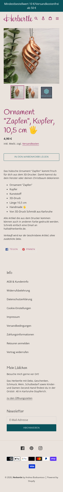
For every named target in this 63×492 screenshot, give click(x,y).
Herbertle (17, 477)
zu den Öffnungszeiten (19, 398)
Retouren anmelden (18, 343)
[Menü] (57, 18)
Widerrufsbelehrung (18, 290)
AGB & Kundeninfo (17, 281)
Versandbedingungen (19, 325)
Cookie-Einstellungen (19, 308)
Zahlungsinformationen (20, 334)
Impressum (13, 316)
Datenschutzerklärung (19, 299)
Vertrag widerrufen (18, 352)
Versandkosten (30, 143)
